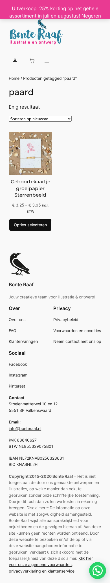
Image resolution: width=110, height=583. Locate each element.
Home (14, 78)
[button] (97, 570)
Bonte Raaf (21, 284)
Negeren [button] (91, 16)
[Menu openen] (46, 61)
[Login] (15, 61)
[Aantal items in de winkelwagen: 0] (32, 61)
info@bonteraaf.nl (25, 428)
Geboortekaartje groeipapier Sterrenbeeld (30, 188)
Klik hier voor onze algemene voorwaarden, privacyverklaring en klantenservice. (51, 564)
